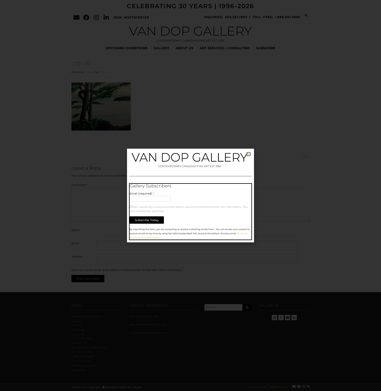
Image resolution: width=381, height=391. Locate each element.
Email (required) (142, 193)
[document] (190, 195)
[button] (248, 154)
